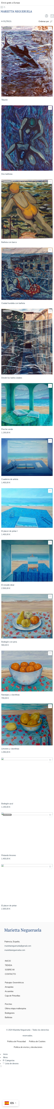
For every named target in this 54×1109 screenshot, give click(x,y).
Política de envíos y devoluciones (28, 1047)
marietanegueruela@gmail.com (17, 946)
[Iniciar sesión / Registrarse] (46, 16)
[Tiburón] (27, 61)
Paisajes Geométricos (14, 983)
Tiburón (4, 100)
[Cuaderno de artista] (27, 457)
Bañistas (8, 1017)
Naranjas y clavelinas (10, 695)
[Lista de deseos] (50, 28)
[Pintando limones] (27, 832)
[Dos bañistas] (27, 138)
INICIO (8, 961)
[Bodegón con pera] (27, 616)
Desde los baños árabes (11, 378)
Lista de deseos (12, 1063)
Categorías (10, 1060)
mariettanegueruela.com (14, 950)
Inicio (5, 1054)
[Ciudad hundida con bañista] (27, 274)
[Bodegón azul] (27, 779)
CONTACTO (10, 974)
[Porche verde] (27, 404)
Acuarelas (9, 991)
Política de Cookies (37, 1041)
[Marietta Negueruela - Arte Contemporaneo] (16, 11)
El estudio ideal (7, 585)
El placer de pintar (9, 905)
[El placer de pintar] (27, 883)
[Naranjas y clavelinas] (27, 671)
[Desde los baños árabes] (27, 342)
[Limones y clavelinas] (27, 724)
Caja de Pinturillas (12, 996)
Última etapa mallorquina (15, 1008)
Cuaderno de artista (9, 479)
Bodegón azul (7, 803)
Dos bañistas (7, 174)
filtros (7, 21)
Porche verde (7, 429)
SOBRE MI (10, 970)
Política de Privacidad (16, 1041)
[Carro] (52, 16)
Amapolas (9, 987)
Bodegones (10, 1013)
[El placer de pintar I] (27, 508)
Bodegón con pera (9, 642)
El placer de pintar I (9, 531)
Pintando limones (8, 855)
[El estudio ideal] (27, 561)
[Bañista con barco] (27, 209)
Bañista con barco (9, 242)
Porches (8, 1004)
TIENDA (8, 965)
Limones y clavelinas (10, 749)
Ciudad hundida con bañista (13, 303)
